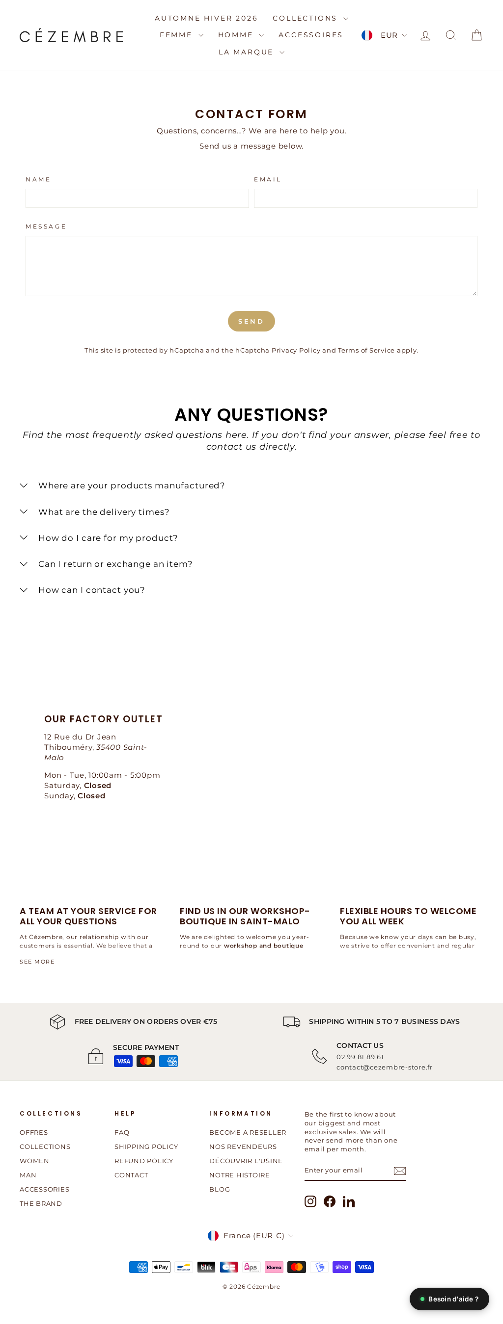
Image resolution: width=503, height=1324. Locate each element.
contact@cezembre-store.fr (384, 1067)
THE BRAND (41, 1203)
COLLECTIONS (307, 18)
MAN (28, 1175)
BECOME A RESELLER (247, 1132)
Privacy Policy (296, 350)
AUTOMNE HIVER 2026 (206, 18)
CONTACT (131, 1175)
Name (38, 179)
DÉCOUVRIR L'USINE (246, 1161)
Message (46, 226)
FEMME (178, 34)
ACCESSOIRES (311, 34)
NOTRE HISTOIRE (239, 1175)
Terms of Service (366, 350)
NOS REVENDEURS (243, 1146)
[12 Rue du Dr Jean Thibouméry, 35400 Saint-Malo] (251, 761)
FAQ (121, 1132)
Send (251, 321)
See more (37, 961)
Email (268, 179)
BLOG (219, 1189)
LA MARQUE (248, 52)
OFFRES (34, 1132)
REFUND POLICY (143, 1161)
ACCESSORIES (44, 1189)
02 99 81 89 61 (360, 1057)
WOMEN (35, 1161)
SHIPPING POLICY (146, 1146)
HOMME (237, 34)
